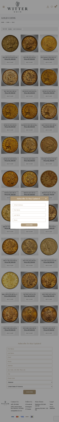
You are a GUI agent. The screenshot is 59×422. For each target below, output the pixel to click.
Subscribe (29, 225)
